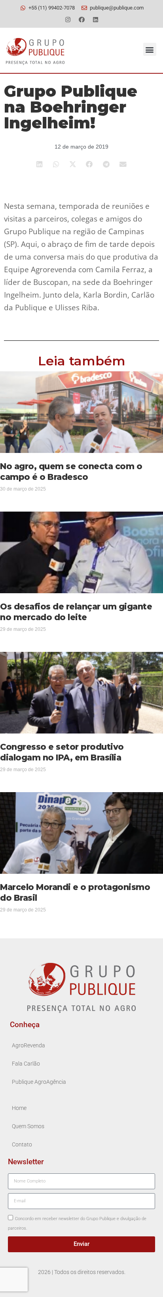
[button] (149, 49)
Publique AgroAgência (39, 1082)
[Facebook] (81, 19)
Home (19, 1108)
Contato (22, 1144)
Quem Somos (28, 1126)
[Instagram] (68, 19)
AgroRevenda (28, 1045)
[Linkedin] (95, 19)
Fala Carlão (26, 1063)
